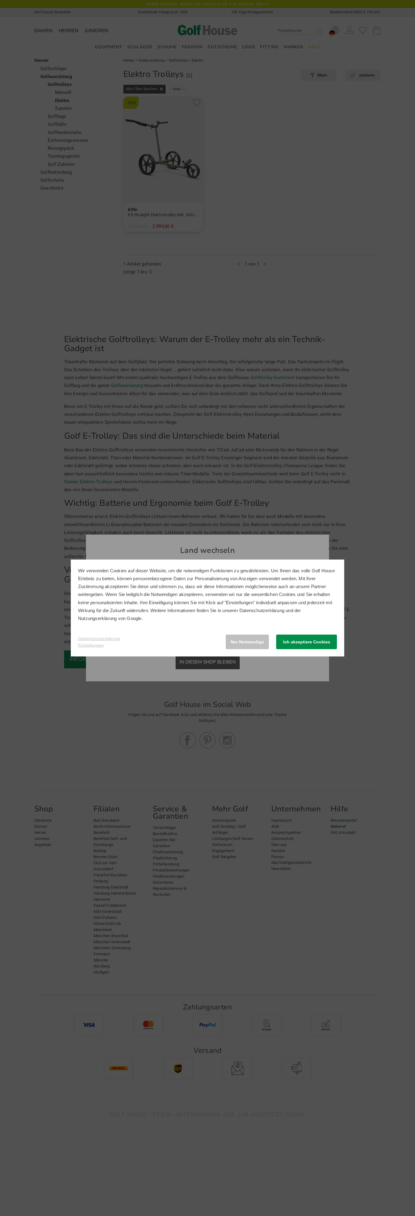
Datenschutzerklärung (261, 610)
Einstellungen (91, 645)
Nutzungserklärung (97, 618)
